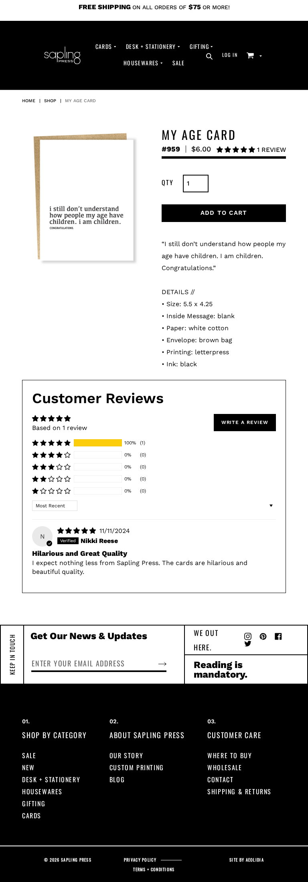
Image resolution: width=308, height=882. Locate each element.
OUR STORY (126, 755)
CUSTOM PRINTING (136, 767)
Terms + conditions (153, 869)
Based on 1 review (59, 428)
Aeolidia (255, 860)
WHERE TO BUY (229, 755)
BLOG (117, 779)
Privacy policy (140, 860)
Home (28, 100)
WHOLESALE (224, 767)
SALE (29, 755)
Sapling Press (76, 860)
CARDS (31, 815)
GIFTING (33, 803)
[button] (237, 149)
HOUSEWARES (42, 791)
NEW (28, 767)
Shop (50, 100)
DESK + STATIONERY (51, 779)
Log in (232, 54)
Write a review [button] (244, 422)
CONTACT (220, 779)
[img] (77, 531)
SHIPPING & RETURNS (239, 791)
